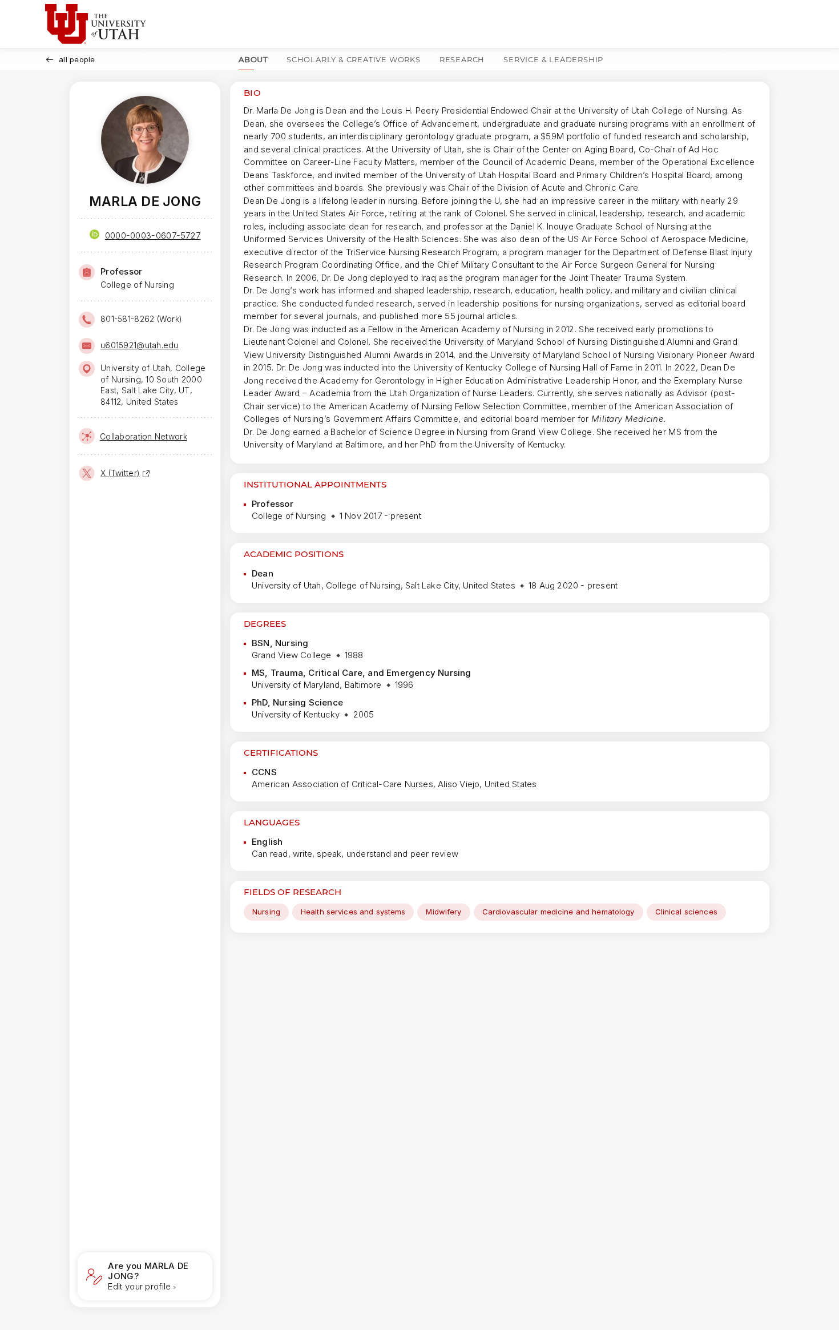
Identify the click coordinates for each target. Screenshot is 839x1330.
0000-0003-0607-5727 (153, 235)
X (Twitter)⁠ (120, 473)
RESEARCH (462, 59)
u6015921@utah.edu (139, 345)
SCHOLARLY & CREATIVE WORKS (354, 59)
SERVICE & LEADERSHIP (553, 59)
